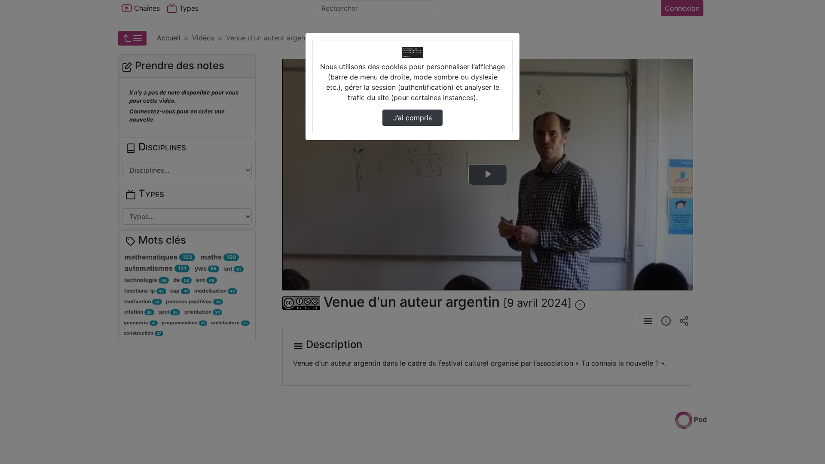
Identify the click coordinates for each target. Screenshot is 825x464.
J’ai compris (412, 117)
